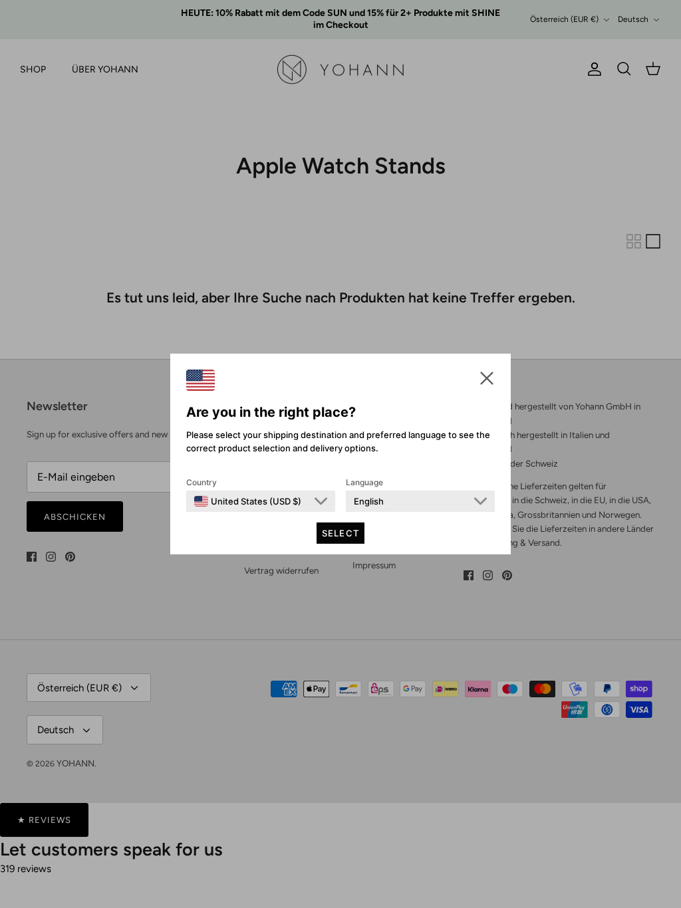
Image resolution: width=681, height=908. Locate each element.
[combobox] (247, 501)
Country (201, 482)
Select (340, 533)
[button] (487, 378)
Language (364, 482)
